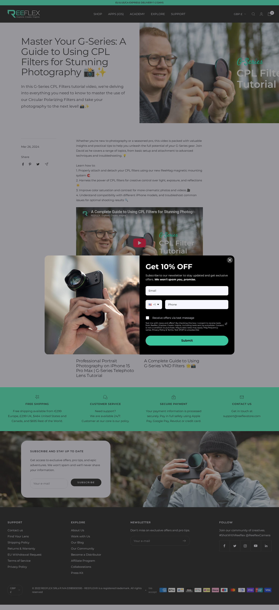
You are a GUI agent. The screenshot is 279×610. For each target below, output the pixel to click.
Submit (187, 340)
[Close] (229, 260)
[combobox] (154, 304)
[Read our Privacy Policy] (226, 323)
